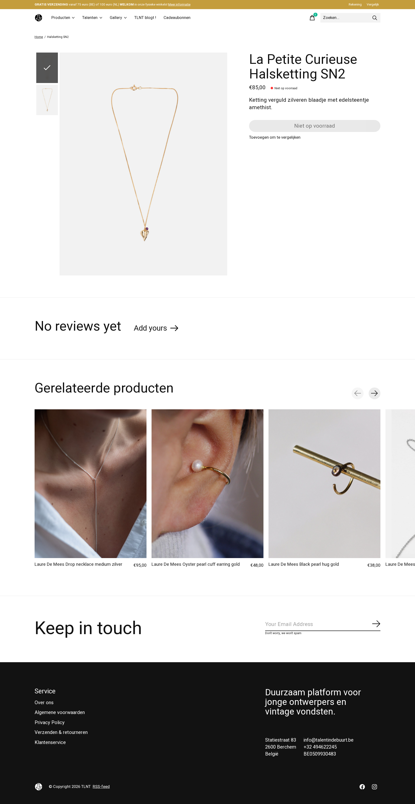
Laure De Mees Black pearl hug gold (304, 564)
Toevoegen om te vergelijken (274, 137)
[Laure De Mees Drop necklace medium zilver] (90, 483)
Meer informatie (179, 4)
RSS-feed (101, 787)
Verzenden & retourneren (61, 732)
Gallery (116, 18)
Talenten (90, 18)
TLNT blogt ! (145, 18)
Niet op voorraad (314, 126)
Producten (60, 18)
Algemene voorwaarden (60, 712)
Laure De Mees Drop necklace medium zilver (78, 564)
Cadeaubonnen (177, 18)
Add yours (150, 328)
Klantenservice (50, 742)
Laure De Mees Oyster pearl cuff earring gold (196, 564)
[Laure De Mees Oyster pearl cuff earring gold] (207, 483)
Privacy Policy (50, 722)
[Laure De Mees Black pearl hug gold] (324, 483)
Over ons (44, 702)
